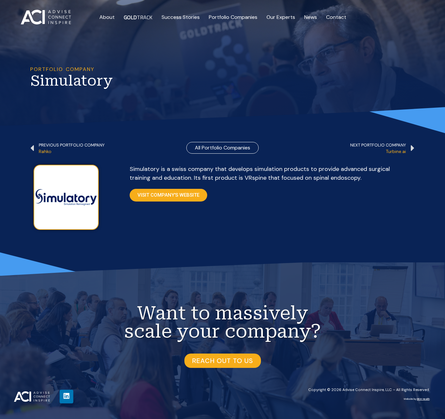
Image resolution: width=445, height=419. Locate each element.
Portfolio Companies (233, 17)
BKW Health (423, 398)
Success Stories (181, 17)
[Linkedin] (66, 396)
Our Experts (280, 17)
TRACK (138, 17)
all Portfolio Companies (222, 147)
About (107, 17)
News (310, 17)
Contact (336, 17)
